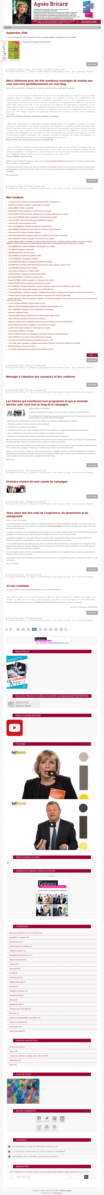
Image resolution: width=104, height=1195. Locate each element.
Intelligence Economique (17, 991)
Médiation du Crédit (15, 1004)
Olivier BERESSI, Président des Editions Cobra (24, 256)
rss (54, 1128)
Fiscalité (12, 973)
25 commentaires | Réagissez (84, 620)
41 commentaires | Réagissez (84, 576)
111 (18, 629)
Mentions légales (66, 1191)
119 (61, 629)
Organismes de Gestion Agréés (19, 1009)
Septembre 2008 (16, 32)
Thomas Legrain (19, 602)
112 (23, 629)
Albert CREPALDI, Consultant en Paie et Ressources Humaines (30, 337)
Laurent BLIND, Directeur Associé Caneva (22, 268)
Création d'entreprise (16, 951)
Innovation (13, 986)
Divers (12, 1051)
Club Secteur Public (55, 526)
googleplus (54, 1120)
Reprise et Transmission (17, 1022)
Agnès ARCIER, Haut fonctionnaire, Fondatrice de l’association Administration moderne (38, 214)
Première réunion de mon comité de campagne (36, 481)
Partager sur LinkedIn (63, 71)
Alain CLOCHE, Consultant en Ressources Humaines (26, 319)
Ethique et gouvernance (17, 959)
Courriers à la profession (15, 186)
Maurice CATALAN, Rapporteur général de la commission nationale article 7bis (35, 306)
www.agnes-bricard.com (57, 161)
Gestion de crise (15, 977)
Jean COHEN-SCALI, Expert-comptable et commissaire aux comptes (32, 325)
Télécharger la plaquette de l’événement (36, 42)
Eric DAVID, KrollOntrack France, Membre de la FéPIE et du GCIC (30, 349)
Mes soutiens (14, 197)
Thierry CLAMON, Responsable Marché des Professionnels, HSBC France (34, 316)
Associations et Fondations (18, 937)
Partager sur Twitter (50, 71)
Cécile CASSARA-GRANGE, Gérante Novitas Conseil (26, 303)
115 (40, 629)
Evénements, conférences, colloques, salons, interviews (25, 70)
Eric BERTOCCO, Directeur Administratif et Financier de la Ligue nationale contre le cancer (39, 265)
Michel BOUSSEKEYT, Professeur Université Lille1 (25, 277)
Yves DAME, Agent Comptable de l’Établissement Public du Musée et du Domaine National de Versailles (44, 343)
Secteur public (14, 1026)
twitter (46, 1120)
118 (56, 629)
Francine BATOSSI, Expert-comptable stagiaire (24, 232)
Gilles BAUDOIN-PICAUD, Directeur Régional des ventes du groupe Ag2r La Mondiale (38, 235)
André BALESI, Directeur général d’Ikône (22, 223)
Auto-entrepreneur (15, 942)
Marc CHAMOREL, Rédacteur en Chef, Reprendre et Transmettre (30, 309)
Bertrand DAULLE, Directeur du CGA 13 (22, 346)
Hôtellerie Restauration (16, 982)
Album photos (14, 1060)
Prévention (13, 1013)
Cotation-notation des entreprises (20, 946)
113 (28, 629)
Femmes (12, 964)
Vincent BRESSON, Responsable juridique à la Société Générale (30, 289)
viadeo (39, 1128)
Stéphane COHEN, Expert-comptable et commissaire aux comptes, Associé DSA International (40, 322)
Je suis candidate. (18, 585)
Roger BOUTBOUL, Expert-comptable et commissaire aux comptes (31, 280)
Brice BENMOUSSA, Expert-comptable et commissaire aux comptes (31, 246)
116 (45, 629)
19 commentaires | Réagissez (84, 188)
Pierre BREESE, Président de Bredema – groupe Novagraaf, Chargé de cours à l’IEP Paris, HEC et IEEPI (44, 286)
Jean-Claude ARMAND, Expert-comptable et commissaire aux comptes (32, 217)
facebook (39, 1120)
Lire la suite (92, 64)
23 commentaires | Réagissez (84, 472)
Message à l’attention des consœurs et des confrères (40, 376)
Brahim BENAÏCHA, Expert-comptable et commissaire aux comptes (31, 239)
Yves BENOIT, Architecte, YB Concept (21, 249)
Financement (14, 968)
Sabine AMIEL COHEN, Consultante (20, 208)
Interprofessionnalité (16, 995)
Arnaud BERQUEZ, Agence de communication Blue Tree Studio (30, 262)
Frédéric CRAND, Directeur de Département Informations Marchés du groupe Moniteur (38, 334)
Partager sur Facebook (36, 71)
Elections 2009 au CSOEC (16, 366)
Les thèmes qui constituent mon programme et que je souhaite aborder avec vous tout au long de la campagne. (47, 403)
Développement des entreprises (19, 955)
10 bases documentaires (17, 1047)
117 (51, 629)
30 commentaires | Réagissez (84, 392)
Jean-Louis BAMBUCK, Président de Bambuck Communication (30, 226)
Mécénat (12, 1000)
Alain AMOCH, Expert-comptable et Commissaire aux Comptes (29, 211)
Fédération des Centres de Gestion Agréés (51, 602)
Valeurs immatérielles (16, 1031)
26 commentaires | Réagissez (84, 504)
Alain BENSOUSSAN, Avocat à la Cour (21, 253)
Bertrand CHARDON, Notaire (18, 312)
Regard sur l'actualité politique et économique (23, 1017)
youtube (46, 1128)
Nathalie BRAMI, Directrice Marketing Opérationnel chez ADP (29, 283)
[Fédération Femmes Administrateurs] (52, 897)
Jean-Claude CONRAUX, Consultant (21, 331)
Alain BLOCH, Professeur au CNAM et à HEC (24, 271)
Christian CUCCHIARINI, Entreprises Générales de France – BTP (30, 340)
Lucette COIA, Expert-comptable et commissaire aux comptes (29, 328)
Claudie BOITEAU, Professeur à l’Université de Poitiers (27, 274)
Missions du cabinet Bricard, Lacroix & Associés (24, 933)
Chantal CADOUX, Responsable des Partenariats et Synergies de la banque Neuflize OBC (39, 295)
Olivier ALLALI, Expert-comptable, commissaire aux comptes (29, 205)
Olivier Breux (57, 1193)
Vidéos (12, 1065)
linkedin (62, 1120)
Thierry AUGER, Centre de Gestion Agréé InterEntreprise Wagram (30, 220)
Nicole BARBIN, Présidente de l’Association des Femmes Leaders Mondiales (34, 229)
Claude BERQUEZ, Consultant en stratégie (23, 259)
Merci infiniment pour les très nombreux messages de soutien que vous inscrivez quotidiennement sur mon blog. (49, 82)
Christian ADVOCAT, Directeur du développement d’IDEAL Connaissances (34, 202)
